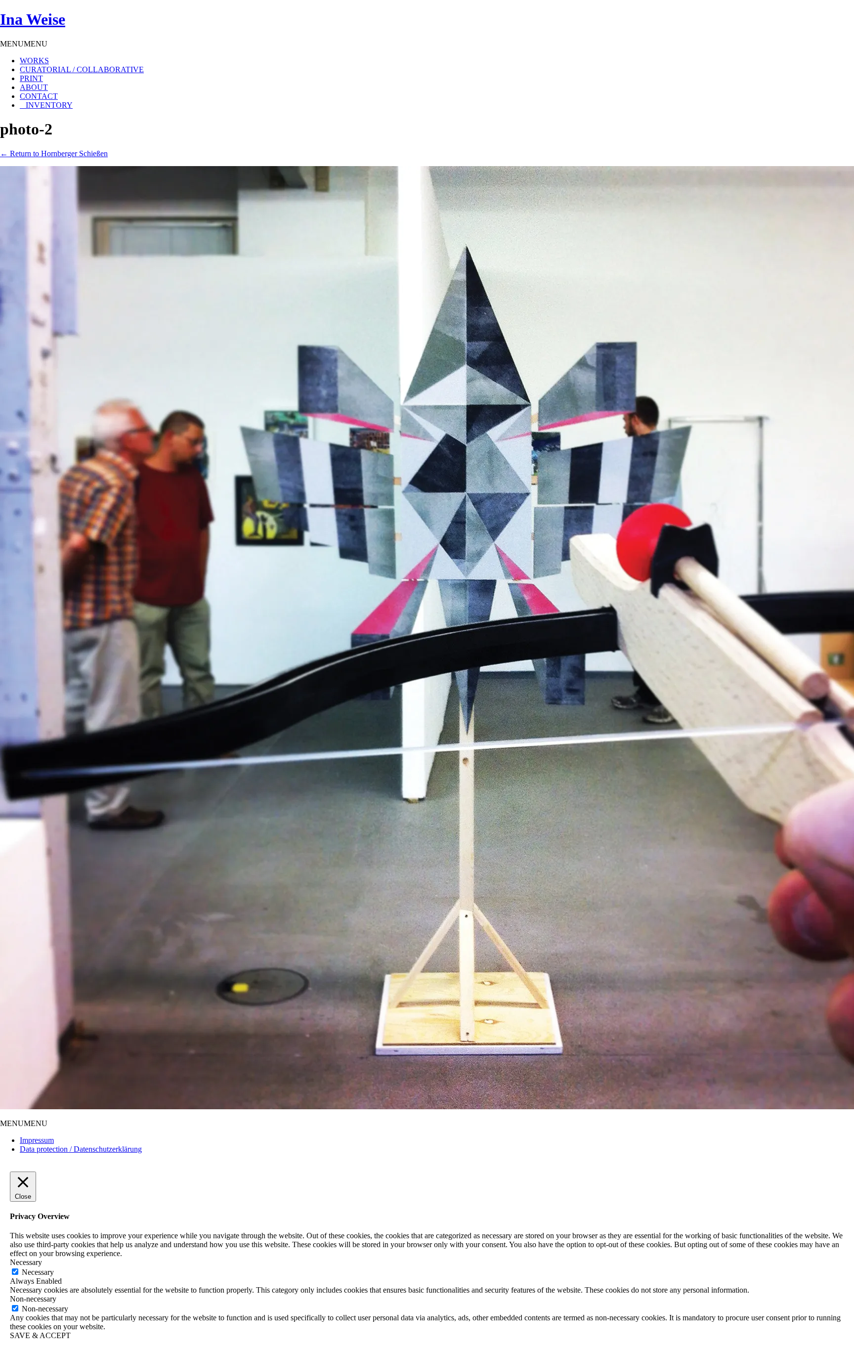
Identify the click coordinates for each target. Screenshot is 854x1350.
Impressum (37, 1140)
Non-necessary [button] (33, 1299)
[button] (23, 44)
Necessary (38, 1272)
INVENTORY (49, 105)
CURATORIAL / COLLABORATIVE (82, 69)
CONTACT (39, 96)
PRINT (31, 78)
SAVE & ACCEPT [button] (40, 1335)
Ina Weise (32, 19)
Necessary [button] (26, 1262)
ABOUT (34, 87)
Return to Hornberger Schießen (54, 153)
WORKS (34, 60)
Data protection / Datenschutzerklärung (81, 1149)
